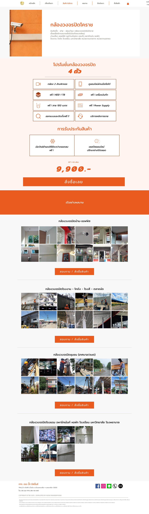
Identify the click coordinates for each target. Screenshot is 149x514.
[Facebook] (97, 486)
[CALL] (115, 486)
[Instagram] (103, 486)
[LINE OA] (109, 486)
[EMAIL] (120, 486)
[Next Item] (123, 244)
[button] (128, 3)
